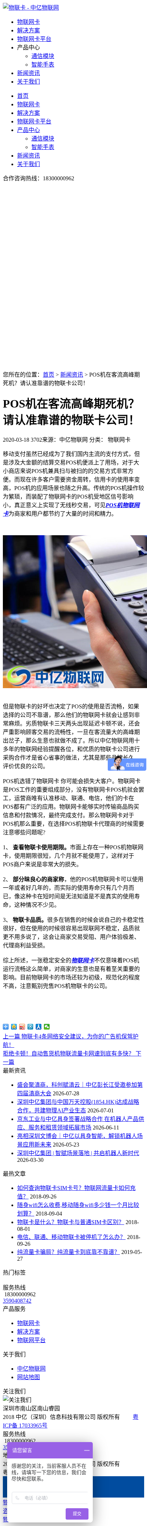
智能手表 (42, 65)
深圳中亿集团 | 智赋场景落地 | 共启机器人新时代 (78, 1153)
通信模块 (42, 56)
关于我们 (28, 82)
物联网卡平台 (34, 39)
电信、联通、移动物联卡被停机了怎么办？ (71, 1237)
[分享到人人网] (39, 1027)
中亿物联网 (31, 1369)
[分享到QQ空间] (14, 1027)
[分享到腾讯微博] (30, 1027)
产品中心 (28, 130)
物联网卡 (28, 22)
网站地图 (28, 1377)
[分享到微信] (47, 1027)
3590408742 (17, 1301)
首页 (23, 96)
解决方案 (28, 30)
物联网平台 (31, 1340)
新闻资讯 (28, 73)
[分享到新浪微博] (22, 1027)
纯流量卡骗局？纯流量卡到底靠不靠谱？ (68, 1252)
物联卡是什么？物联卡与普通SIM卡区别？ (70, 1222)
